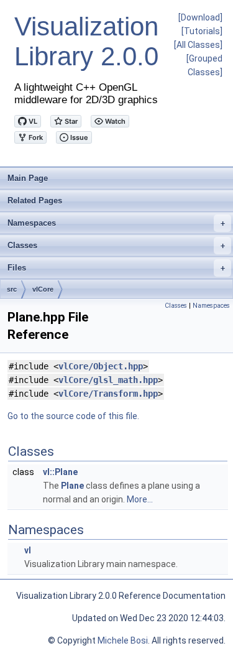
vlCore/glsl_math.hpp (108, 380)
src (12, 289)
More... (140, 499)
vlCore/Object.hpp (100, 366)
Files (116, 267)
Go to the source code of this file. (73, 416)
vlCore (42, 289)
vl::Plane (60, 472)
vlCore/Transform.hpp (108, 394)
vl (27, 550)
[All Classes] (198, 45)
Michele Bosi (123, 640)
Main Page (27, 178)
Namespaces (116, 223)
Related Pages (34, 200)
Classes (116, 245)
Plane (72, 486)
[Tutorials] (201, 31)
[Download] (200, 17)
